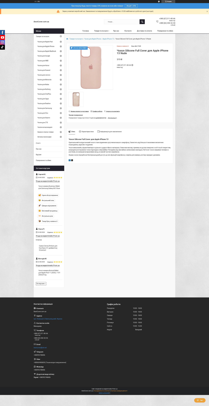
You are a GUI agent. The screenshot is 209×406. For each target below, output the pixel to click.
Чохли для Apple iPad (45, 42)
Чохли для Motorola (44, 80)
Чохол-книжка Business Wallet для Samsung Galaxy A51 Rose (49, 187)
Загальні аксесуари (44, 137)
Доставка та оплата (144, 31)
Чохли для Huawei (43, 70)
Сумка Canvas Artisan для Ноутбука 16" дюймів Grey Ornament (48, 248)
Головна (86, 31)
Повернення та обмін (165, 31)
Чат (201, 400)
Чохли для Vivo (42, 113)
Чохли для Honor (43, 65)
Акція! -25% (131, 6)
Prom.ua (114, 389)
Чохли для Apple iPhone (92, 39)
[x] (72, 160)
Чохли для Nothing (44, 89)
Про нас (116, 31)
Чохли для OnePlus (44, 94)
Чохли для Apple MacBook (46, 51)
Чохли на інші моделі (44, 127)
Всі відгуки (40, 283)
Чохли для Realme (44, 103)
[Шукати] (142, 21)
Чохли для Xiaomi (43, 118)
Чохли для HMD (42, 61)
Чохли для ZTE (42, 122)
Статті (38, 143)
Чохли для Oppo (43, 99)
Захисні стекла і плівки (45, 132)
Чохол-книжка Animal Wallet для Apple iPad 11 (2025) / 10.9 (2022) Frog (49, 273)
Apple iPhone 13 (108, 39)
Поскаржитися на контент (102, 391)
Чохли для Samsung (44, 108)
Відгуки (38, 154)
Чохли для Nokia (43, 84)
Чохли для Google (43, 56)
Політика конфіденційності (119, 391)
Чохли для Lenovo (43, 75)
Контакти (128, 31)
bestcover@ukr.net (40, 347)
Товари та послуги (101, 31)
